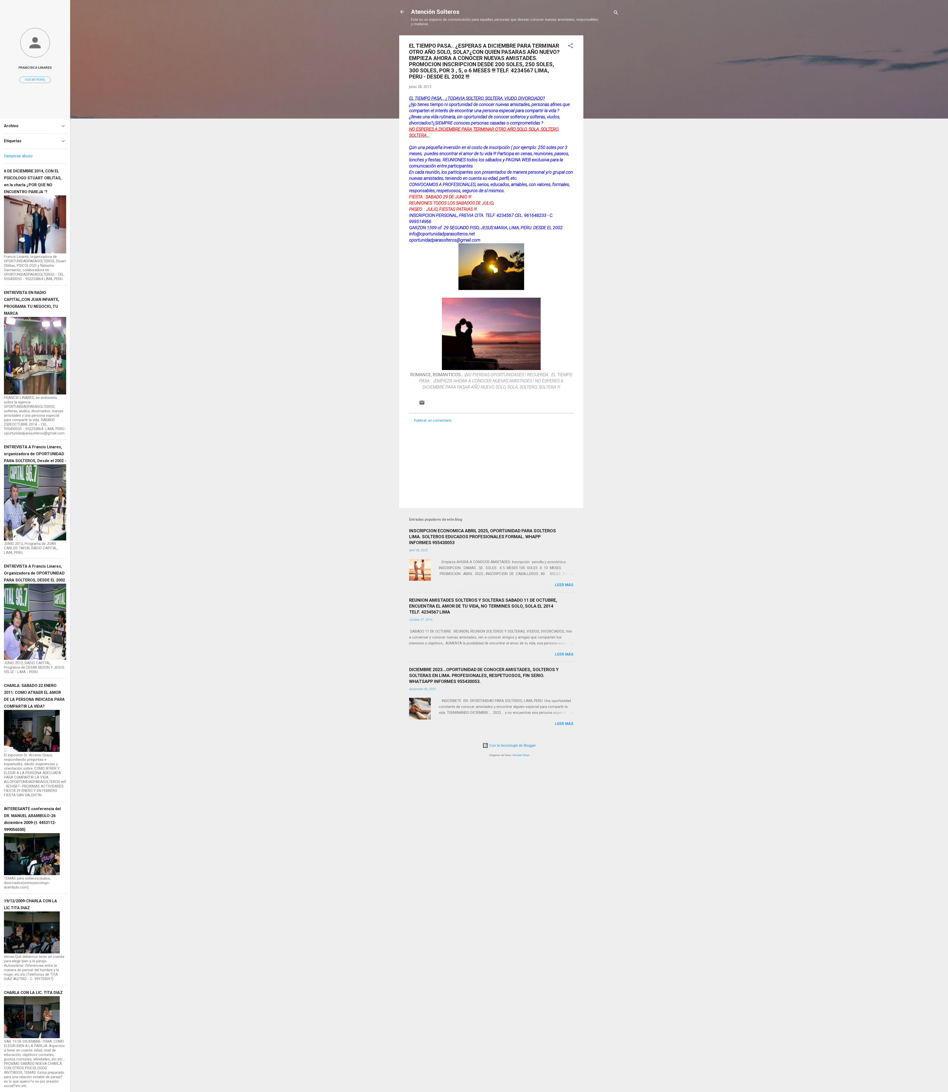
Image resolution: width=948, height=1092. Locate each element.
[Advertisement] (603, 109)
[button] (570, 46)
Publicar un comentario (433, 420)
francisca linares (35, 67)
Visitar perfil (35, 80)
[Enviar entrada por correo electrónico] (422, 404)
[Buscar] (616, 13)
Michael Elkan (521, 755)
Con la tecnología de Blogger (512, 745)
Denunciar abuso (18, 156)
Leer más (564, 585)
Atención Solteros (435, 11)
